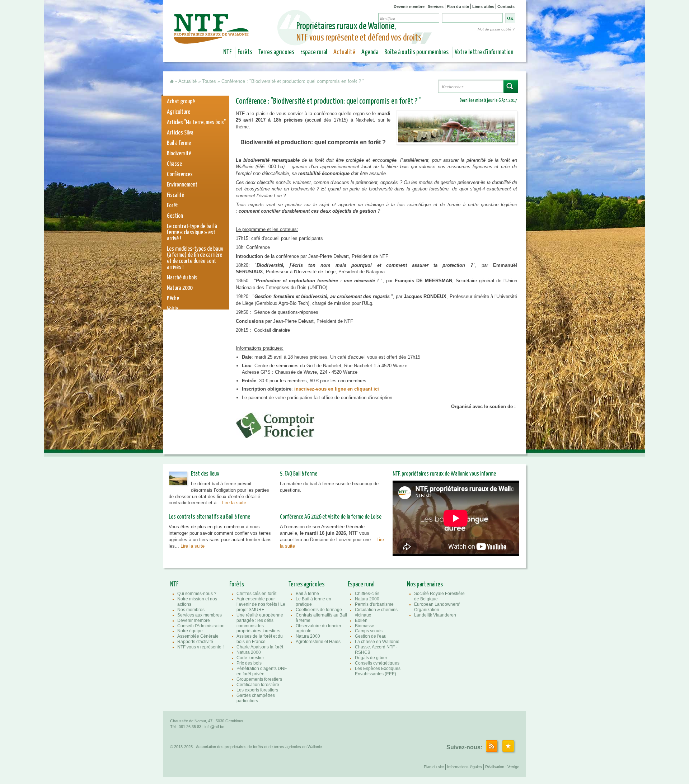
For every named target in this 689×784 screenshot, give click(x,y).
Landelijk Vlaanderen (435, 615)
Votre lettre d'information (484, 52)
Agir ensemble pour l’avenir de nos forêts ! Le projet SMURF (260, 604)
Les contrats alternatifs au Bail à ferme (209, 517)
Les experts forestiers (257, 690)
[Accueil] (212, 39)
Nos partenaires (425, 584)
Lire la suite (234, 502)
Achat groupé (181, 102)
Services (436, 6)
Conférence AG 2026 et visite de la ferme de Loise (330, 517)
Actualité (344, 52)
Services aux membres (199, 615)
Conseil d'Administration (201, 626)
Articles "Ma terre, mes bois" (196, 122)
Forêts (245, 52)
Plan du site (458, 6)
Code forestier (250, 658)
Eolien (361, 620)
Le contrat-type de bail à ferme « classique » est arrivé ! (192, 232)
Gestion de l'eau (370, 636)
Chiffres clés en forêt (256, 593)
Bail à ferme (179, 143)
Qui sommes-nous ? (196, 593)
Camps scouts (369, 631)
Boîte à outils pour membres (416, 52)
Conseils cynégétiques (377, 663)
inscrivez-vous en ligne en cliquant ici (336, 389)
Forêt (172, 206)
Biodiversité (179, 154)
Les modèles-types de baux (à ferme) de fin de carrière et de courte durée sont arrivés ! (195, 258)
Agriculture (178, 112)
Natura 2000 (179, 288)
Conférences (180, 174)
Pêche (173, 299)
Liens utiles (483, 6)
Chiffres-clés (367, 593)
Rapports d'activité (195, 641)
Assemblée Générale (198, 636)
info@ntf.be (214, 726)
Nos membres (191, 610)
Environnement (182, 185)
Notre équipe (190, 631)
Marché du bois (182, 278)
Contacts (506, 6)
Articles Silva (180, 133)
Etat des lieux (205, 474)
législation (178, 319)
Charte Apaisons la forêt (259, 647)
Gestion (175, 216)
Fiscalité (175, 195)
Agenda (369, 52)
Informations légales (464, 767)
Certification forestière (257, 685)
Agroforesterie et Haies (318, 641)
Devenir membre (409, 6)
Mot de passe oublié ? (496, 29)
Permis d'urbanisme (374, 604)
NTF (227, 52)
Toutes (209, 81)
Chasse (174, 164)
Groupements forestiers (259, 679)
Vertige (513, 767)
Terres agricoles (276, 52)
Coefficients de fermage (319, 610)
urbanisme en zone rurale (193, 330)
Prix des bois (249, 663)
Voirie (172, 309)
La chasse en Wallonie (377, 641)
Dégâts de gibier (371, 658)
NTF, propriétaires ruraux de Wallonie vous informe (444, 474)
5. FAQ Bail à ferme (298, 474)
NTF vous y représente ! (200, 647)
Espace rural (313, 52)
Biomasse (364, 626)
